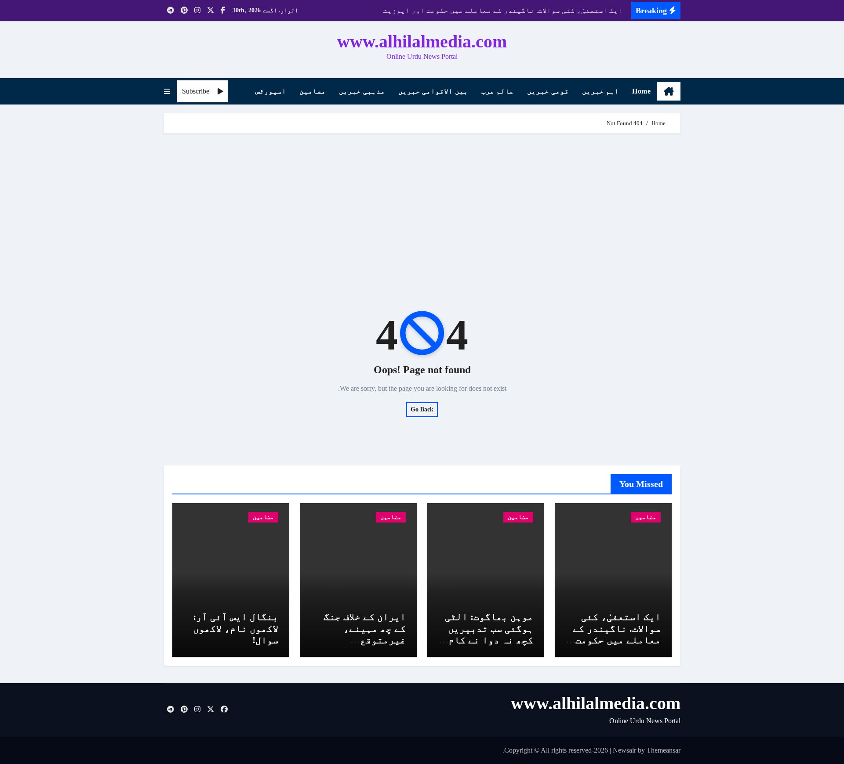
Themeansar (663, 750)
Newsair (624, 750)
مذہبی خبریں (362, 91)
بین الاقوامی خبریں (433, 91)
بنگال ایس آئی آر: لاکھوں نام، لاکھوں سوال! (235, 628)
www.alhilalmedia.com (422, 41)
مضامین (312, 91)
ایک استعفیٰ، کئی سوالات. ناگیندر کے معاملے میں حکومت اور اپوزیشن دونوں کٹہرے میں (615, 640)
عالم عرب (497, 91)
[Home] (668, 91)
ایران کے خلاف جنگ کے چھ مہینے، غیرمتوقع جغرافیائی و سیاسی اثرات (360, 640)
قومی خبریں (548, 91)
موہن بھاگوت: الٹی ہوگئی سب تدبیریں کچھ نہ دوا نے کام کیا (489, 634)
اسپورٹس (270, 91)
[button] (167, 91)
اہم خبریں (600, 91)
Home (641, 91)
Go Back (422, 409)
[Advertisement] (420, 208)
